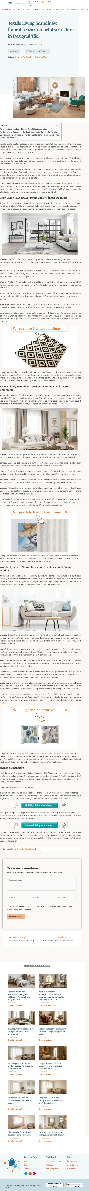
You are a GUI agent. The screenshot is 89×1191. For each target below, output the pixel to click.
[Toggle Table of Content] (56, 126)
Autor (26, 1161)
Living (19, 57)
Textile (43, 57)
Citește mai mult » (16, 1005)
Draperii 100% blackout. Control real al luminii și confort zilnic (50, 1066)
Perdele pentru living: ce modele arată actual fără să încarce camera (20, 1066)
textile (63, 183)
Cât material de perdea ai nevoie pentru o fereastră (19, 1133)
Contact (27, 1169)
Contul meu (72, 1169)
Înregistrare (72, 1161)
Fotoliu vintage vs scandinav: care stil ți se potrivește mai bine (52, 1031)
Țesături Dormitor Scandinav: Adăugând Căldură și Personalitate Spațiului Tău (19, 995)
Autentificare (72, 1165)
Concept (27, 1165)
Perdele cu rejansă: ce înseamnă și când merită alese (19, 1100)
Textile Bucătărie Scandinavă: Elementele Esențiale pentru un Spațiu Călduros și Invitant (51, 995)
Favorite (35, 1)
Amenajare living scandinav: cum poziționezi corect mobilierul (21, 1031)
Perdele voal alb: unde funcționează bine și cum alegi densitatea (51, 1100)
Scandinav (34, 57)
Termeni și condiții (53, 1161)
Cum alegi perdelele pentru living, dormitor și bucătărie (52, 1133)
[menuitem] (6, 9)
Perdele (38, 44)
